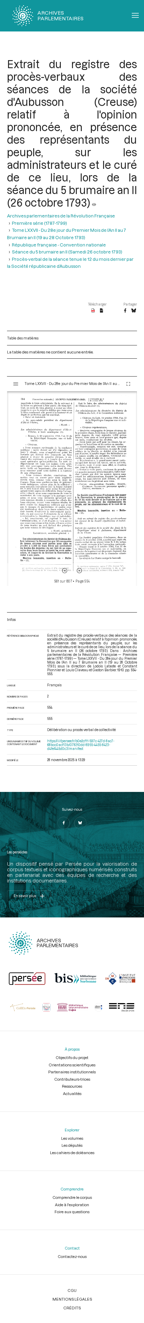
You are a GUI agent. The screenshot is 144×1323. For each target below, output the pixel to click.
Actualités (72, 1093)
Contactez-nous (72, 1256)
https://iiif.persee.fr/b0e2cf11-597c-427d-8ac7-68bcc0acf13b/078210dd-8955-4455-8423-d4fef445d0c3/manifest (80, 745)
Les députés (72, 1145)
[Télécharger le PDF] (93, 310)
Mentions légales (72, 1299)
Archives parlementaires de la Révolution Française (61, 215)
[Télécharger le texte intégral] (101, 310)
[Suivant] (79, 570)
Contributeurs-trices (72, 1079)
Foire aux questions (72, 1211)
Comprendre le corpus (72, 1197)
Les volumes (72, 1138)
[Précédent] (64, 570)
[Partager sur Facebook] (125, 310)
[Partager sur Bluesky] (133, 310)
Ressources (72, 1086)
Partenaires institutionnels (72, 1072)
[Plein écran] (128, 384)
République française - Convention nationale (59, 244)
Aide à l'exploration (72, 1204)
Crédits (72, 1308)
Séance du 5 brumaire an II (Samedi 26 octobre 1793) (67, 251)
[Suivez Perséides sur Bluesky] (80, 823)
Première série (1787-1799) (39, 223)
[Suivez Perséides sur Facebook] (63, 823)
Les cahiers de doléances (72, 1152)
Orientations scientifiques (72, 1065)
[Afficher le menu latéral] (15, 384)
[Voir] (94, 202)
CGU (72, 1290)
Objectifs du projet (72, 1057)
